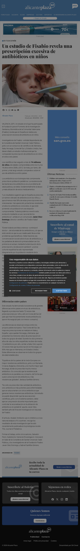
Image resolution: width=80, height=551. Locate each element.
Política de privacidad (33, 285)
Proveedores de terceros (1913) (28, 273)
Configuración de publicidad (18, 283)
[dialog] (40, 275)
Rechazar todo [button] (41, 291)
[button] (14, 291)
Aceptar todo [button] (61, 291)
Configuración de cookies (17, 285)
